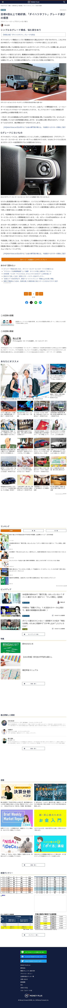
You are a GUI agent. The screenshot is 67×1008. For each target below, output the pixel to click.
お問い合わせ (24, 979)
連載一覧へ (34, 865)
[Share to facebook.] (26, 302)
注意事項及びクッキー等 (27, 976)
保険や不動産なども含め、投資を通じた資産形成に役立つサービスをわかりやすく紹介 (30, 281)
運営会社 (22, 968)
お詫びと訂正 (24, 988)
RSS (21, 985)
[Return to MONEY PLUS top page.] (33, 2)
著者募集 (22, 982)
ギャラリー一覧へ (33, 935)
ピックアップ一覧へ (33, 634)
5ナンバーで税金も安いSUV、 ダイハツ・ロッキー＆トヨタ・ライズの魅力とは (28, 269)
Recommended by (58, 494)
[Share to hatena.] (40, 302)
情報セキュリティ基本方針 (27, 971)
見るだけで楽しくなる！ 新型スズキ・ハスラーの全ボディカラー (23, 276)
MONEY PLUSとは (25, 965)
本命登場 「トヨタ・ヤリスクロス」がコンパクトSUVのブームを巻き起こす (27, 274)
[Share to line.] (35, 302)
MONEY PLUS (4, 5)
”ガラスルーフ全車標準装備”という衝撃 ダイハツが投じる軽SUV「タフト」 (27, 271)
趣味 (10, 5)
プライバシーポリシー (26, 973)
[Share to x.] (31, 302)
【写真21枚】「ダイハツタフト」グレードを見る (18, 34)
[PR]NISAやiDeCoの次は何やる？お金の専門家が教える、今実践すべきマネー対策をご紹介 (34, 127)
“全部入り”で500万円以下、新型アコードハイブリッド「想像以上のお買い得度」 (29, 279)
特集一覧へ (34, 683)
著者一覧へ (34, 748)
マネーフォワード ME (26, 990)
